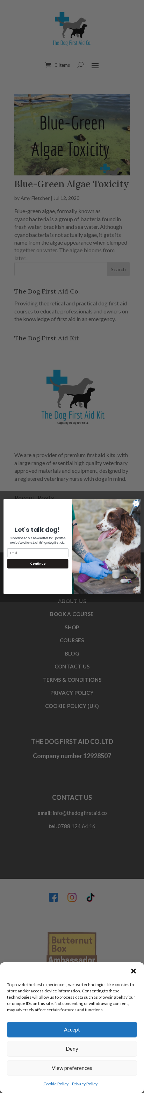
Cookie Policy (56, 1083)
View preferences (72, 1068)
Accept (72, 1029)
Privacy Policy (85, 1083)
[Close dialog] (136, 503)
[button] (133, 971)
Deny (72, 1048)
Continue (37, 563)
